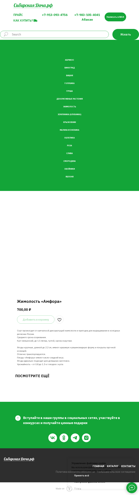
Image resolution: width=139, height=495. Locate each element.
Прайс (18, 15)
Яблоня (69, 177)
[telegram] (75, 437)
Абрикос (69, 60)
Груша (69, 91)
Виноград (69, 68)
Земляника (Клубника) (69, 114)
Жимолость (69, 107)
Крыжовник (69, 122)
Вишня (69, 75)
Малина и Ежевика (69, 130)
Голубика (69, 83)
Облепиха (69, 138)
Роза (69, 145)
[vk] (52, 437)
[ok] (64, 437)
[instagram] (86, 437)
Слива (69, 153)
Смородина (69, 161)
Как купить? (23, 20)
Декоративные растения (69, 99)
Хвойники (69, 169)
